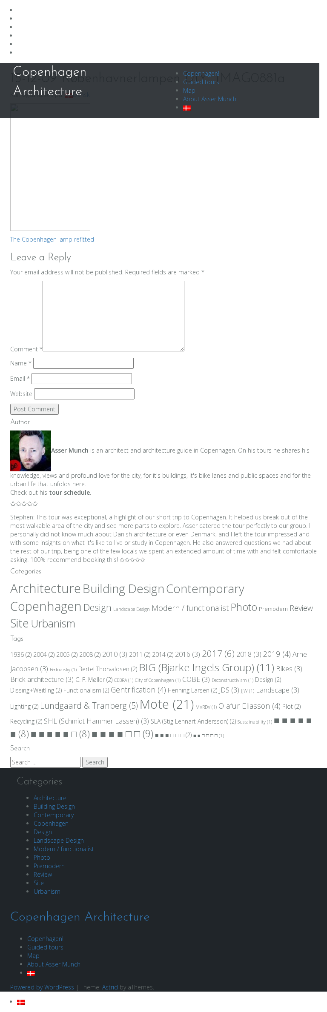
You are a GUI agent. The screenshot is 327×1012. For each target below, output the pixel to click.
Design (97, 607)
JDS (229, 690)
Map (189, 90)
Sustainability (255, 722)
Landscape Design (131, 609)
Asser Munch (70, 450)
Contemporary (205, 588)
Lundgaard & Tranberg (89, 705)
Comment (26, 349)
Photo (243, 607)
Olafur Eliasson (249, 706)
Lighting (24, 706)
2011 (139, 654)
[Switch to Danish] (187, 107)
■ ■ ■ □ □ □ (173, 735)
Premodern (273, 609)
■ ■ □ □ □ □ (208, 735)
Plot (291, 706)
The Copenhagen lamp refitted (52, 239)
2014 (162, 654)
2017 (218, 653)
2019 (277, 654)
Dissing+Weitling (36, 690)
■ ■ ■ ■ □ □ (122, 733)
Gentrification (138, 689)
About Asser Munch (209, 99)
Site (19, 623)
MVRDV (206, 707)
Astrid (110, 987)
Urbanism (53, 623)
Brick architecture (42, 679)
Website (21, 394)
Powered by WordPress (42, 987)
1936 (21, 654)
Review (301, 608)
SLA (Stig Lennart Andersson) (193, 721)
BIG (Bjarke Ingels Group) (206, 667)
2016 (187, 654)
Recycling (26, 721)
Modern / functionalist (190, 608)
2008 (89, 654)
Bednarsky (63, 670)
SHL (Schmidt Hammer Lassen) (96, 721)
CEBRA (123, 680)
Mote (167, 704)
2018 (248, 654)
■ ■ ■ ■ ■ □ (60, 733)
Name (21, 363)
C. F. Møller (93, 680)
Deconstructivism (232, 680)
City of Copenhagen (158, 680)
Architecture (45, 588)
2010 (114, 654)
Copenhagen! (201, 73)
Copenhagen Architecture (80, 917)
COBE (196, 679)
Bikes (289, 668)
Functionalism (86, 690)
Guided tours (201, 82)
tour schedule (69, 492)
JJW (247, 691)
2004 (43, 654)
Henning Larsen (192, 690)
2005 (66, 654)
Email (20, 378)
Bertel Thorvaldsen (107, 669)
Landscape (277, 690)
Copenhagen (46, 606)
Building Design (123, 588)
